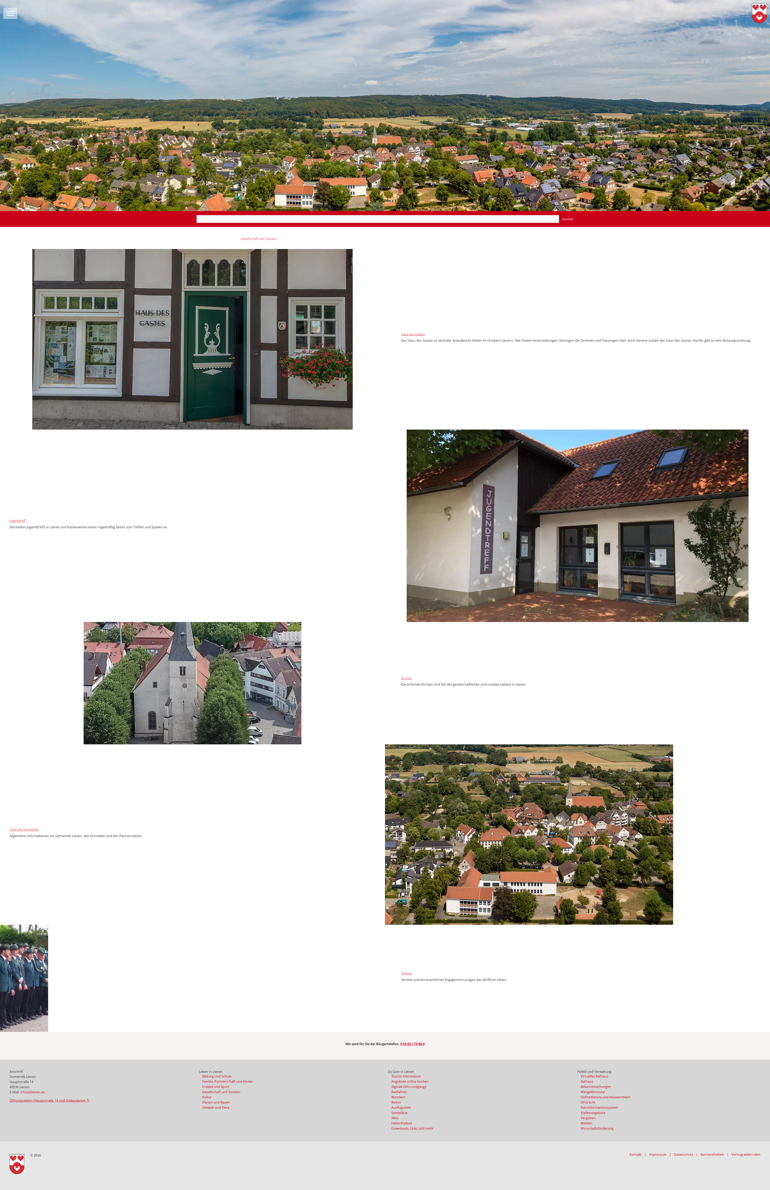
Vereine (406, 973)
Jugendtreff (17, 520)
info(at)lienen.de (32, 1092)
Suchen (567, 219)
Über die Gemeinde (24, 829)
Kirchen (406, 678)
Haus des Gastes (413, 334)
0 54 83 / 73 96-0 (412, 1044)
